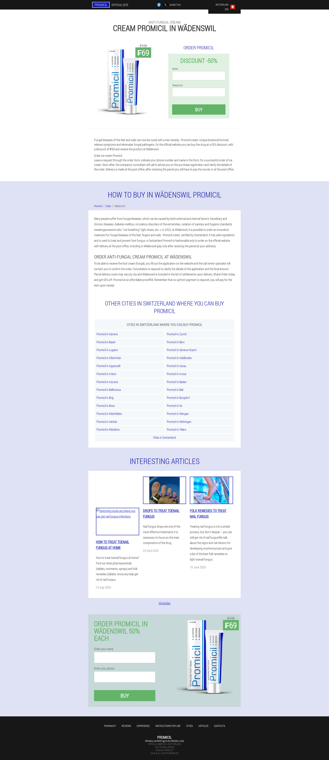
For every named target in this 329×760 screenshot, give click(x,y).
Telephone (177, 85)
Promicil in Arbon (106, 374)
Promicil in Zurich (177, 334)
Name (175, 68)
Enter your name (103, 648)
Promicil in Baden (177, 382)
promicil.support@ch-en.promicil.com (164, 740)
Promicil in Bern (176, 342)
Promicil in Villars (176, 429)
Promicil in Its (174, 406)
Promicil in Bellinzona (109, 390)
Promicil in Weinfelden (109, 414)
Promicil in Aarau (176, 366)
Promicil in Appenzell (108, 366)
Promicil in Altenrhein (109, 358)
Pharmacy (110, 726)
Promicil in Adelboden (179, 358)
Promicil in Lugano (107, 350)
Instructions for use (167, 726)
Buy (198, 109)
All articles (164, 603)
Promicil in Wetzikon (108, 429)
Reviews (126, 726)
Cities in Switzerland (164, 437)
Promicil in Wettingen (179, 422)
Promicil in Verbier (107, 422)
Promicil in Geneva (107, 334)
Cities (189, 726)
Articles (203, 726)
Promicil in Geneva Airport (182, 350)
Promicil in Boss (106, 406)
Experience (143, 726)
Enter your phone (104, 668)
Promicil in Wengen (178, 414)
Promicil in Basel (106, 342)
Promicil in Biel (175, 390)
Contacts (219, 726)
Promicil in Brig (105, 398)
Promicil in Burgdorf (178, 398)
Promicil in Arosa (176, 374)
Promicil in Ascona (107, 382)
